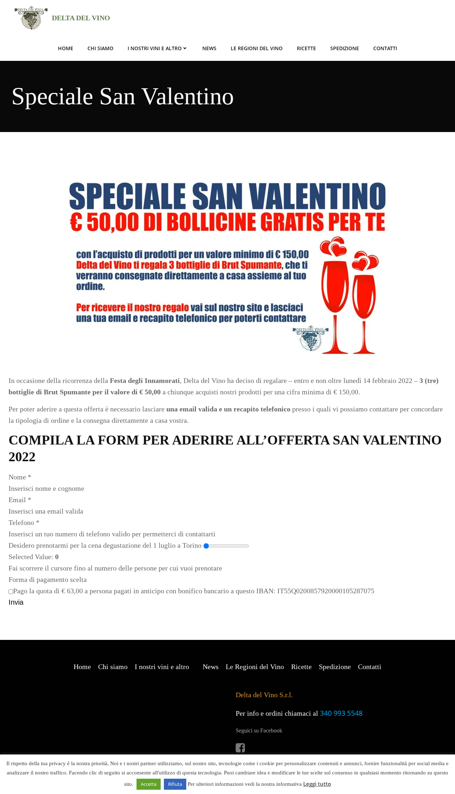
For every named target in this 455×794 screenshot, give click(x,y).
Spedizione (344, 48)
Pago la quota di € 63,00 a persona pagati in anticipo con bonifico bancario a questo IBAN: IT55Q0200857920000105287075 (193, 591)
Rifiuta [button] (175, 784)
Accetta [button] (148, 784)
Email (20, 500)
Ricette (306, 48)
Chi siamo (100, 48)
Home (65, 48)
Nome (20, 477)
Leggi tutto (317, 783)
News (209, 48)
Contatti (385, 48)
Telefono (24, 522)
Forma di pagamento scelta (48, 579)
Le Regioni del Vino (257, 48)
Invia (16, 602)
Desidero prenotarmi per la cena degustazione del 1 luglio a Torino (105, 545)
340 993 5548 (341, 713)
